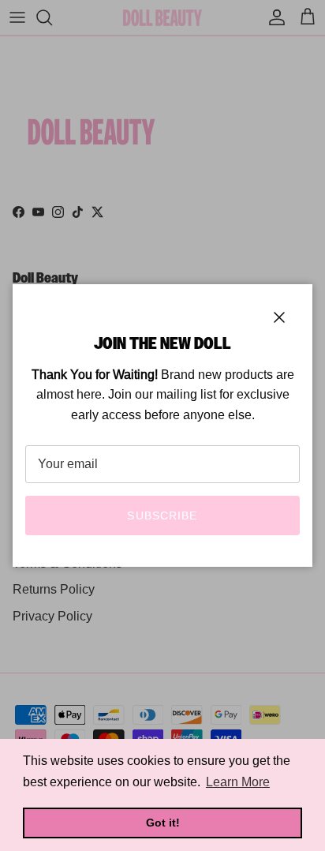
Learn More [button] (238, 782)
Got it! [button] (163, 822)
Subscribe (162, 515)
